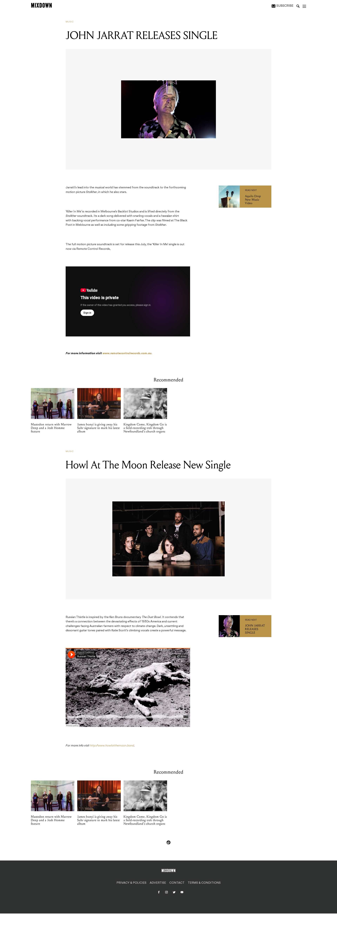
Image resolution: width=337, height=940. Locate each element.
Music (70, 22)
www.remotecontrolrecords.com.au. (127, 353)
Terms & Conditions (204, 883)
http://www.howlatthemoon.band (112, 745)
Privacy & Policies (131, 883)
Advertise (158, 883)
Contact (176, 883)
